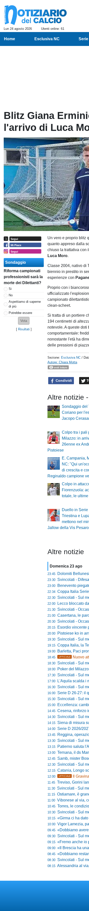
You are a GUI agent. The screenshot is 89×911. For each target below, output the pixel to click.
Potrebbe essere (20, 313)
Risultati (24, 329)
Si (10, 289)
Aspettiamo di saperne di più (25, 304)
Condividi (63, 380)
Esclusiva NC (71, 357)
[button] (23, 321)
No (11, 295)
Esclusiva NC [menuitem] (47, 39)
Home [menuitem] (9, 39)
